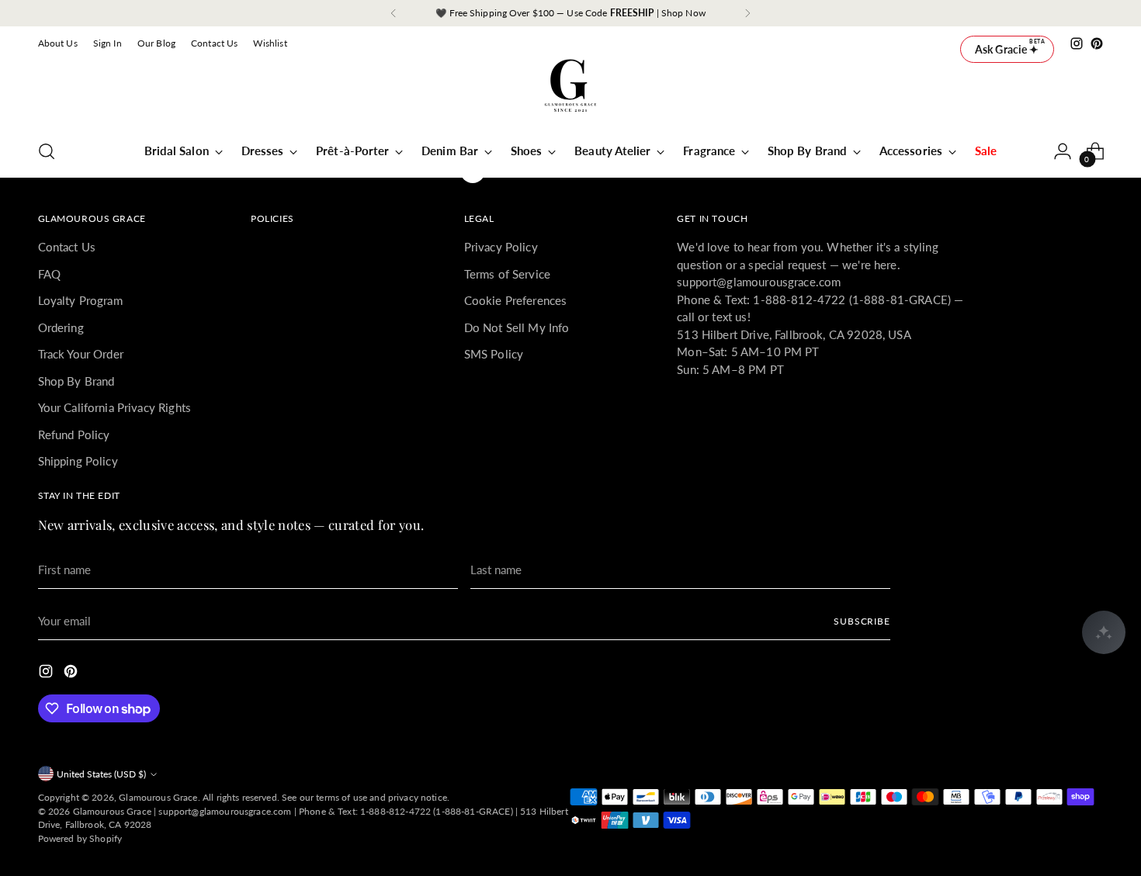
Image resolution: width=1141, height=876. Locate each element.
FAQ (49, 274)
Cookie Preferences (515, 300)
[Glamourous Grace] (570, 91)
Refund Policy (74, 434)
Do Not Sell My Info (517, 327)
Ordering (61, 327)
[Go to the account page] (1062, 151)
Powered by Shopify (80, 838)
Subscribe (862, 621)
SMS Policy (494, 354)
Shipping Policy (78, 461)
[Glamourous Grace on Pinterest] (1097, 43)
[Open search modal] (46, 151)
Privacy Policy (501, 247)
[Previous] (393, 13)
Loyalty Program (80, 300)
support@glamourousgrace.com (224, 811)
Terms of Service (507, 274)
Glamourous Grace (158, 797)
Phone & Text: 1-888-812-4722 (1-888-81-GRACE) (406, 811)
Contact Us (67, 247)
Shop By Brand (76, 381)
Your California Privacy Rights (115, 407)
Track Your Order (80, 354)
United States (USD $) (101, 774)
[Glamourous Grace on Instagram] (1077, 43)
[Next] (747, 13)
